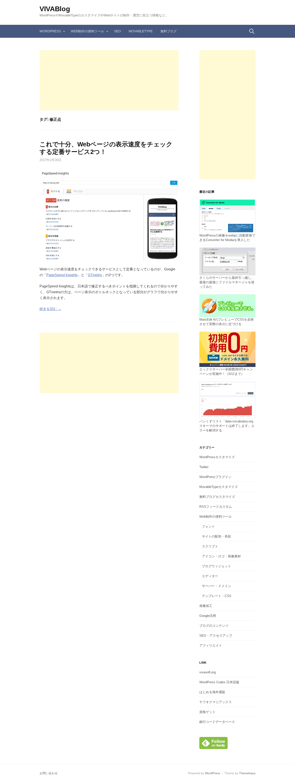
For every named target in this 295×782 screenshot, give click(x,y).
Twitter (204, 467)
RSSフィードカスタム (215, 506)
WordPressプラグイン (215, 477)
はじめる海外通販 (212, 692)
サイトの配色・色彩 (216, 536)
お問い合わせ (49, 773)
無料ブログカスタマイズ (217, 496)
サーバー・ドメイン (216, 586)
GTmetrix (95, 275)
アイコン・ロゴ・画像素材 (221, 556)
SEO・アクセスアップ (215, 635)
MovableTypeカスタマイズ (218, 487)
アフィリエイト (210, 645)
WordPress (50, 31)
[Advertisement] (109, 80)
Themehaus (247, 773)
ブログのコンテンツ (213, 625)
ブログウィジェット (216, 566)
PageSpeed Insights (62, 275)
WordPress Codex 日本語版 (219, 682)
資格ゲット (207, 712)
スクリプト (210, 546)
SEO (117, 31)
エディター (210, 576)
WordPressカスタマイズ (217, 457)
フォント (208, 526)
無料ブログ (168, 31)
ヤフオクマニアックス (215, 702)
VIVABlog (55, 9)
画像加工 (205, 606)
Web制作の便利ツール (87, 31)
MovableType (141, 31)
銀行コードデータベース (217, 722)
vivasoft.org (207, 672)
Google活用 (207, 615)
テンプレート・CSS (216, 596)
